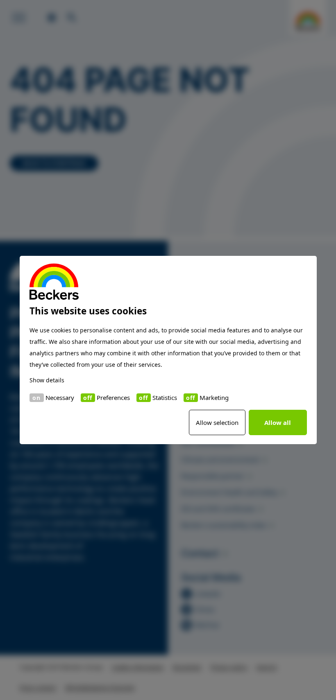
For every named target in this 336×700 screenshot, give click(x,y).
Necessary (59, 397)
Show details (47, 380)
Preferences (113, 397)
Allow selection (217, 422)
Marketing (214, 397)
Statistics (164, 397)
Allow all (277, 422)
